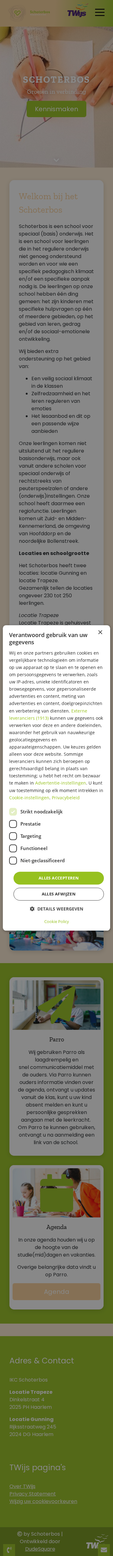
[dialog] (56, 778)
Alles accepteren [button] (59, 878)
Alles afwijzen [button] (59, 894)
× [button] (100, 632)
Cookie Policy (56, 922)
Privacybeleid (66, 798)
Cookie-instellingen (29, 798)
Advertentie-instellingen (60, 783)
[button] (56, 909)
